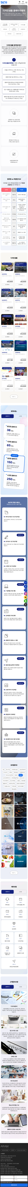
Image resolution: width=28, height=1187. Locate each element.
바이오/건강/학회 (9, 775)
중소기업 (8, 769)
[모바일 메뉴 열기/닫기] (26, 2)
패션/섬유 (16, 772)
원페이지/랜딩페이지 (21, 783)
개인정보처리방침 (5, 1150)
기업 (3, 769)
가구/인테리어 (5, 780)
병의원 (16, 775)
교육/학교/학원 (12, 783)
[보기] (10, 1182)
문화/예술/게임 (15, 778)
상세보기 (7, 284)
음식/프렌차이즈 (6, 778)
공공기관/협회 (21, 786)
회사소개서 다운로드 (22, 1150)
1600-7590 (6, 1165)
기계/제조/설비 (15, 769)
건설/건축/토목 (22, 769)
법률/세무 (5, 783)
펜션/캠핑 (23, 780)
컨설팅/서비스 (7, 786)
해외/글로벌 (14, 789)
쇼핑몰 (18, 780)
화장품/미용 (22, 772)
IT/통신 (10, 772)
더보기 (13, 396)
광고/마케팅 (12, 780)
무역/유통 (14, 786)
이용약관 (12, 1150)
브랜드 (20, 775)
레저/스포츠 (22, 778)
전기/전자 (5, 772)
